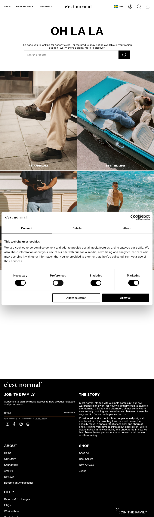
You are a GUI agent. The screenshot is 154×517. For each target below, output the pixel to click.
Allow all (125, 297)
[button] (7, 6)
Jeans (82, 471)
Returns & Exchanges (17, 499)
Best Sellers (86, 458)
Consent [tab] (26, 228)
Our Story (10, 458)
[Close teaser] (117, 508)
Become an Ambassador (18, 482)
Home (7, 452)
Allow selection (76, 297)
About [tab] (127, 228)
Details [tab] (77, 228)
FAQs (7, 505)
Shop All (84, 452)
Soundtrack (11, 464)
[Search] (124, 54)
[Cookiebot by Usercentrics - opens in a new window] (133, 217)
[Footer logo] (23, 384)
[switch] (58, 283)
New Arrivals (86, 464)
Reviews (9, 477)
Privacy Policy (40, 419)
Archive (8, 471)
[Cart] (147, 6)
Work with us (11, 511)
